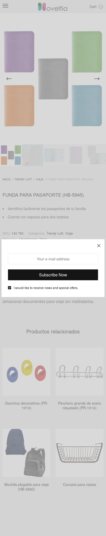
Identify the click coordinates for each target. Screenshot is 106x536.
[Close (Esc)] (98, 245)
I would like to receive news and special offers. (46, 287)
